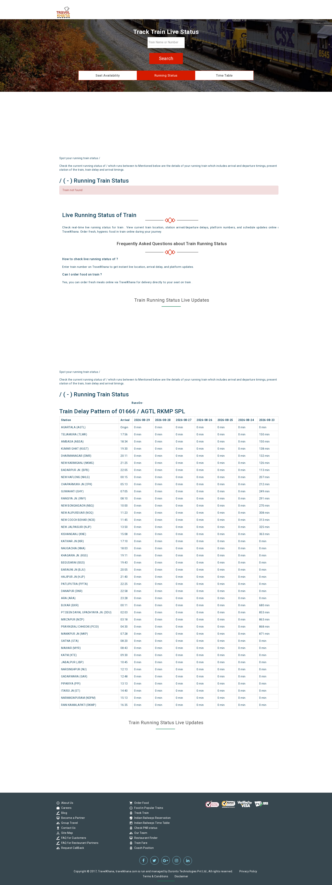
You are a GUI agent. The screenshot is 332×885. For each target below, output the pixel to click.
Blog (63, 812)
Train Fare (139, 842)
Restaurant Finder (145, 837)
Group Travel (68, 822)
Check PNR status (144, 827)
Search (166, 58)
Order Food (140, 802)
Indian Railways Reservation (151, 817)
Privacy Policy (248, 871)
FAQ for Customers (72, 837)
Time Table (224, 75)
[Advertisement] (166, 125)
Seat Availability (107, 75)
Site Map (66, 832)
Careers (65, 807)
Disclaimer (181, 876)
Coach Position (143, 847)
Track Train (140, 812)
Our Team (139, 832)
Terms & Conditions (155, 876)
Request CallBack (71, 847)
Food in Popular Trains (147, 807)
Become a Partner (72, 817)
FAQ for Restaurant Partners (79, 842)
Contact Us (67, 827)
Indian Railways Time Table (151, 822)
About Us (66, 802)
